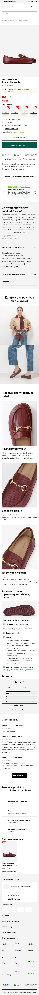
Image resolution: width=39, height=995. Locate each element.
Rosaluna (14, 670)
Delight (6, 670)
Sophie (16, 667)
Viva (31, 667)
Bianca (22, 670)
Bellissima (24, 667)
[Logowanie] (26, 7)
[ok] (35, 14)
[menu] (36, 7)
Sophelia (29, 670)
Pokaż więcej (18, 775)
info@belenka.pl (14, 899)
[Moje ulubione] (22, 7)
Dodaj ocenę (18, 705)
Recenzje (7, 676)
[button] (19, 247)
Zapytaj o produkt (18, 710)
